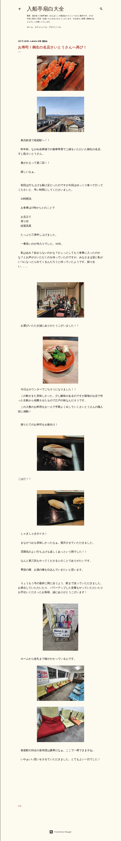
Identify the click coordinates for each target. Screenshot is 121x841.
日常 (39, 41)
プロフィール (55, 27)
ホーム (30, 27)
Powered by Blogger (63, 832)
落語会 (45, 41)
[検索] (101, 8)
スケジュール (41, 27)
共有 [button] (20, 806)
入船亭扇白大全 (45, 8)
